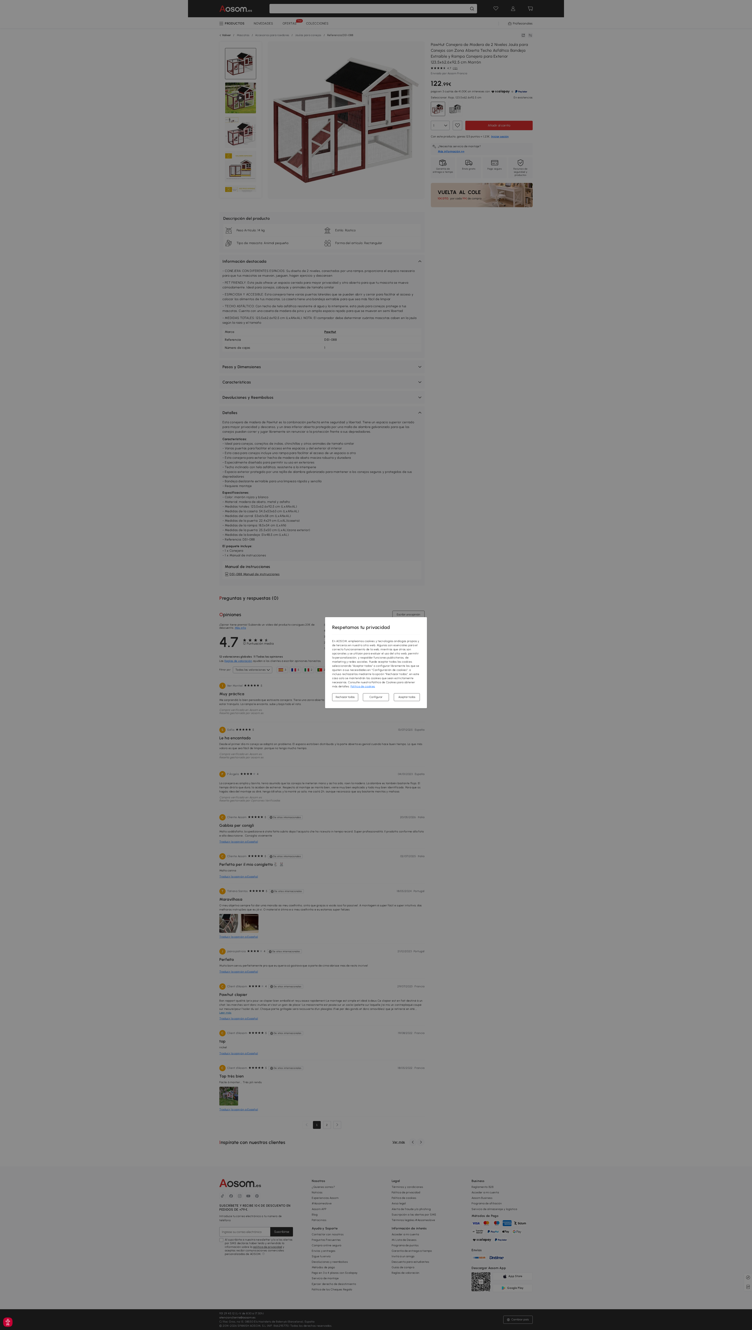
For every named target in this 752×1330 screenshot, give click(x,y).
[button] (8, 1322)
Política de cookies (363, 686)
